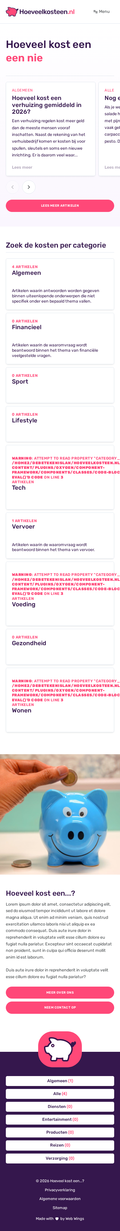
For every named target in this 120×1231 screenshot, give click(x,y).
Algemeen (60, 1080)
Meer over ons (60, 993)
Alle (60, 1093)
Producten (60, 1132)
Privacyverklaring (60, 1190)
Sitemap (60, 1208)
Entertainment (60, 1119)
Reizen (60, 1145)
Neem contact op (60, 1007)
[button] (12, 187)
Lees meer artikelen (60, 206)
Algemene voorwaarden (60, 1199)
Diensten (60, 1106)
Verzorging (60, 1158)
